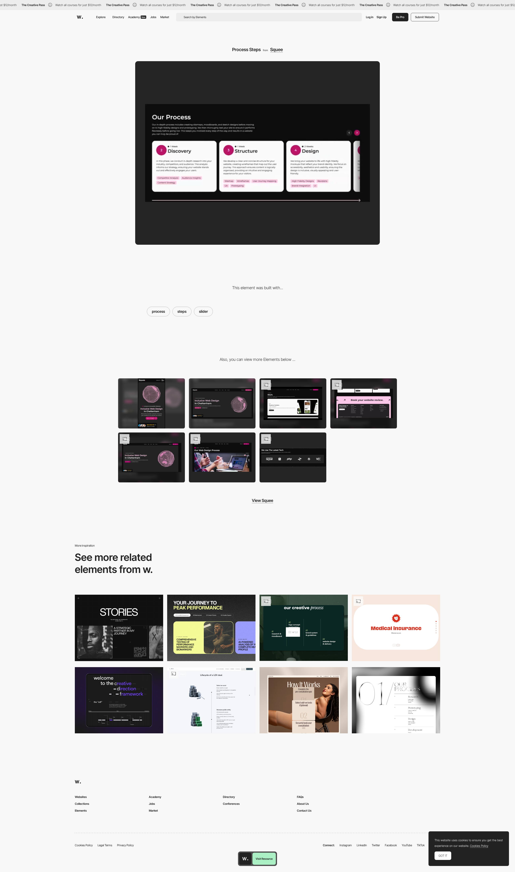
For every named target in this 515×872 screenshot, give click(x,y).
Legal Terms (105, 845)
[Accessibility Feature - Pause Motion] (293, 403)
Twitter (376, 845)
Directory (118, 17)
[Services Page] (396, 700)
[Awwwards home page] (245, 859)
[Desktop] (222, 403)
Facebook (391, 845)
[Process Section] (211, 628)
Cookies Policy (84, 845)
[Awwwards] (80, 17)
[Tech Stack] (293, 457)
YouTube (407, 845)
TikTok (421, 845)
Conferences (231, 803)
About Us (303, 803)
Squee (276, 49)
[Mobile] (151, 403)
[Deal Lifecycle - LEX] (211, 700)
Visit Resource (264, 858)
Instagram (346, 845)
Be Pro (400, 17)
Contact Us (304, 810)
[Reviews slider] (119, 628)
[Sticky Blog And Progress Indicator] (222, 457)
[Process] (304, 700)
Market (164, 17)
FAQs (300, 797)
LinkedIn (362, 845)
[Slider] (396, 628)
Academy (136, 17)
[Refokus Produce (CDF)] (119, 700)
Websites (81, 797)
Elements (81, 810)
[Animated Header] (151, 457)
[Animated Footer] (363, 403)
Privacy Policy (125, 845)
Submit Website (425, 17)
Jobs (153, 17)
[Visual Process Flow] (304, 628)
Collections (82, 803)
